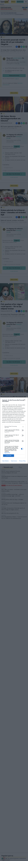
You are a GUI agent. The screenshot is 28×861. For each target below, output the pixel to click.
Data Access (14, 460)
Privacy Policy (22, 460)
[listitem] (14, 427)
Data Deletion (5, 460)
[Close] (25, 400)
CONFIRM (8, 455)
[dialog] (14, 430)
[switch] (22, 430)
